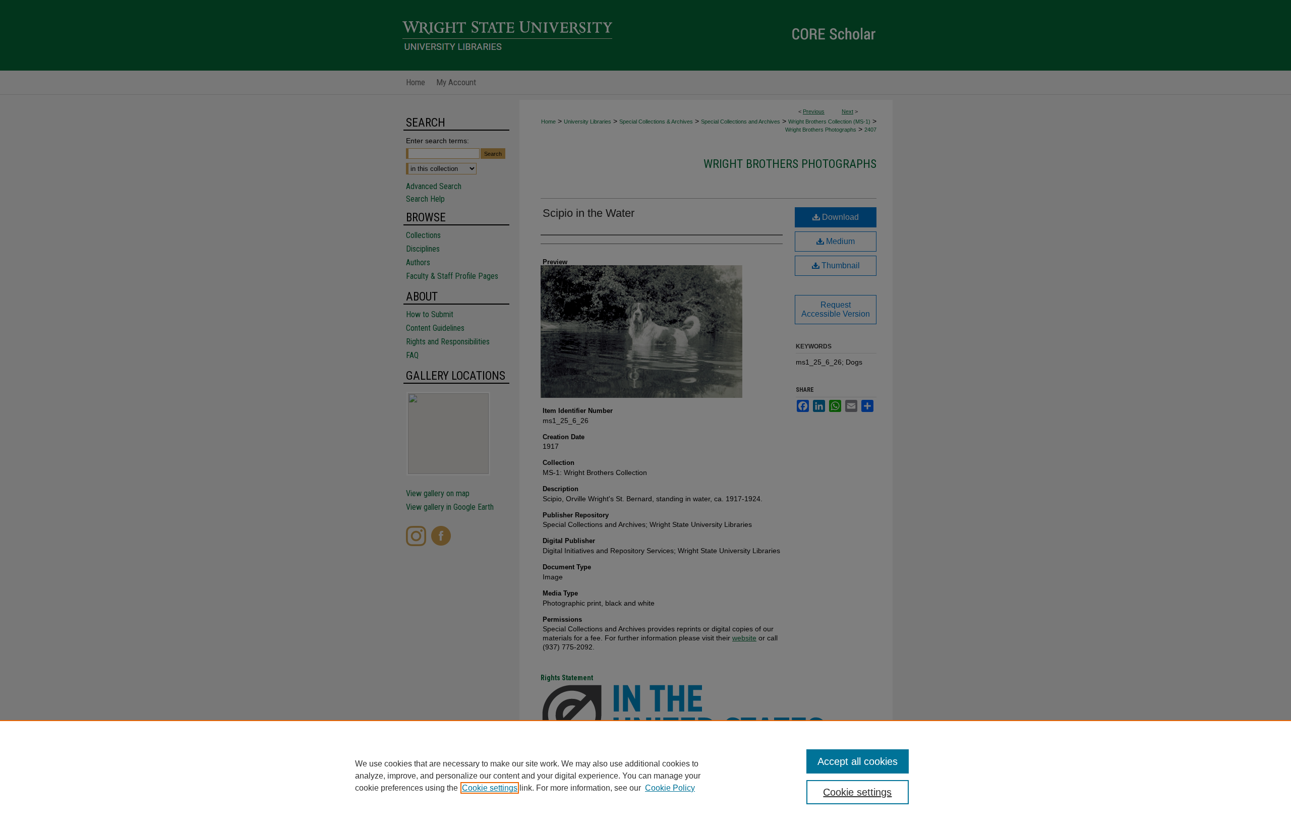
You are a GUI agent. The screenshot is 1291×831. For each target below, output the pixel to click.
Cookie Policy (670, 788)
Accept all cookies (857, 761)
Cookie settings (489, 788)
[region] (645, 775)
